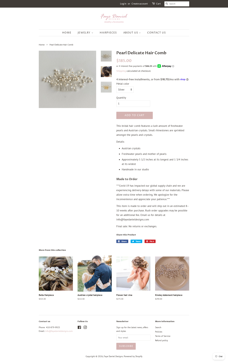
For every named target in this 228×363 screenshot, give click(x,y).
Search (158, 327)
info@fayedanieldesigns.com (59, 331)
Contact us (156, 32)
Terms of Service (162, 335)
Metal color (122, 83)
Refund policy (161, 340)
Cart (158, 3)
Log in (123, 3)
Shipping (121, 70)
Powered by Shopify (133, 356)
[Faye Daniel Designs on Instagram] (85, 327)
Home (66, 32)
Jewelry (85, 32)
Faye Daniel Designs (113, 356)
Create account (140, 3)
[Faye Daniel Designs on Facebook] (79, 327)
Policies (158, 331)
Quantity (121, 97)
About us (131, 32)
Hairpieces (108, 32)
